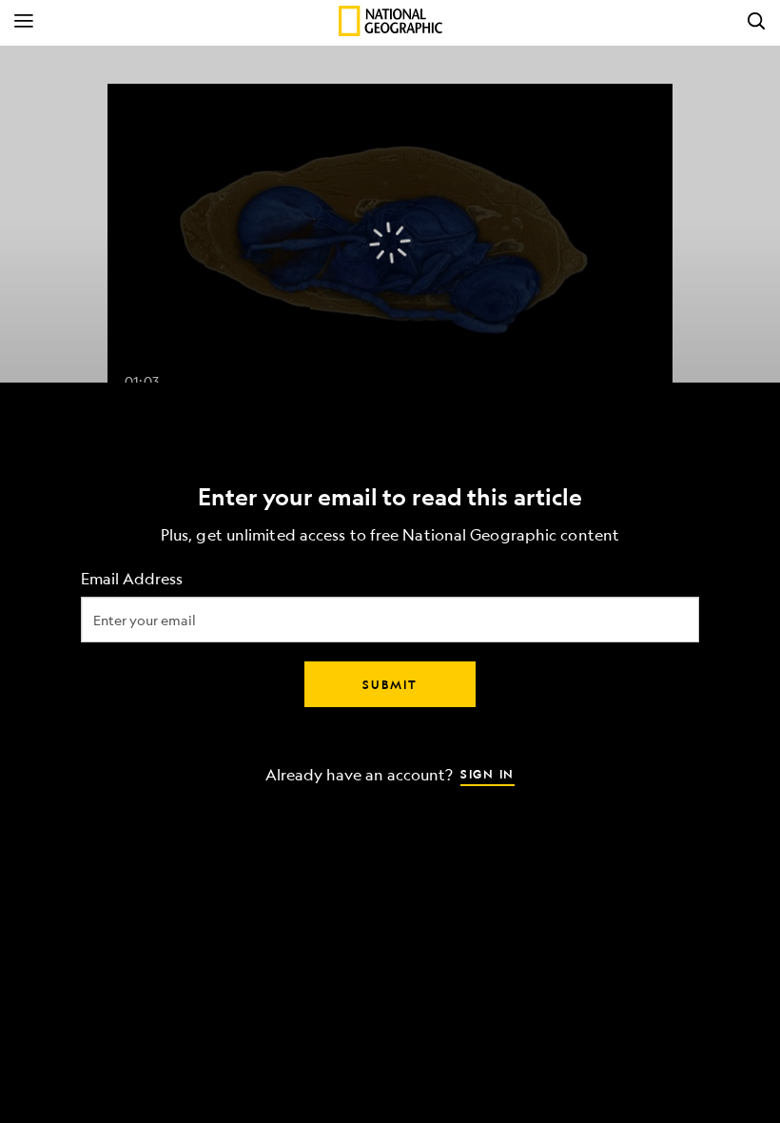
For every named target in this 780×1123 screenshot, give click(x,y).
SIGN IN (487, 773)
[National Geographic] (390, 21)
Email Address (132, 579)
